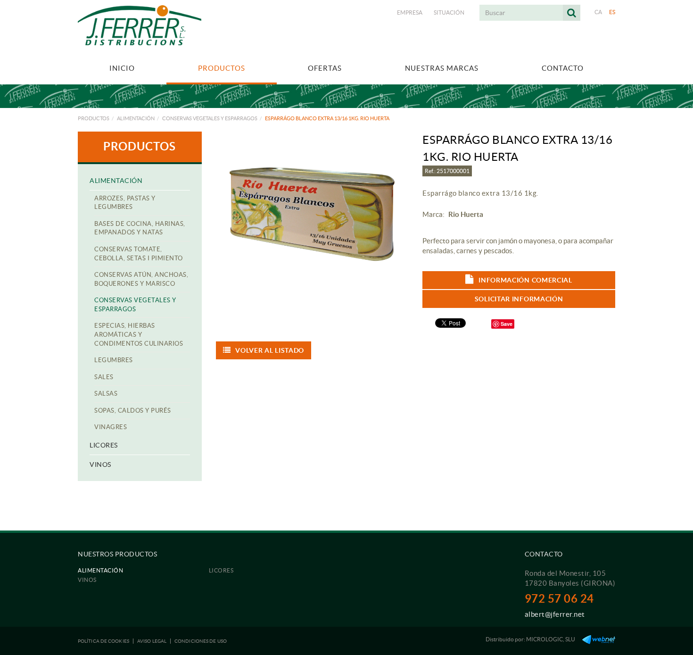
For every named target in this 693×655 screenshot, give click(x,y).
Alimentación (136, 118)
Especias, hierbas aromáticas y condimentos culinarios (138, 334)
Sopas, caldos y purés (132, 410)
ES (612, 12)
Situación (449, 12)
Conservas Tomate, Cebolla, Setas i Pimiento (138, 254)
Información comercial (525, 280)
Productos (93, 118)
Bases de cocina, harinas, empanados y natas (139, 228)
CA (598, 12)
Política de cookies (103, 641)
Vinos (100, 464)
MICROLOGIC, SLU (550, 639)
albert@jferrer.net (555, 614)
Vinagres (110, 427)
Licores (104, 445)
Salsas (105, 393)
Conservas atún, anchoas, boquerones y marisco (141, 279)
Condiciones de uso (200, 641)
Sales (104, 377)
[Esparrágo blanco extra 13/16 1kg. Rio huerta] (312, 214)
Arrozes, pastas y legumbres (125, 203)
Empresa (409, 12)
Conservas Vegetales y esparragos (209, 118)
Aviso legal (151, 641)
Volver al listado (269, 350)
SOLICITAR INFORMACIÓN (519, 299)
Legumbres (113, 360)
